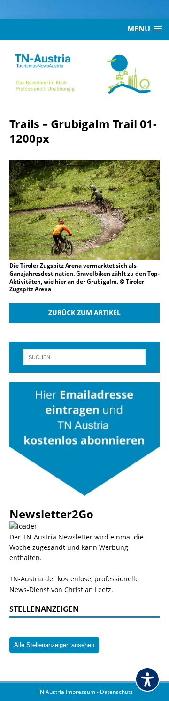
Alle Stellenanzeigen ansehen (54, 644)
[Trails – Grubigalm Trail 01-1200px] (84, 254)
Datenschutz (116, 692)
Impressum (81, 692)
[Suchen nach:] (84, 357)
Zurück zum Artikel (84, 312)
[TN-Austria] (84, 73)
